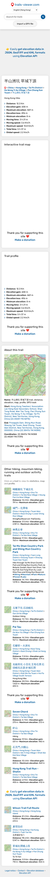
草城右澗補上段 (21, 845)
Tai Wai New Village (29, 495)
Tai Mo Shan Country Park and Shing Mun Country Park (28, 549)
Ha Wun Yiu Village (21, 632)
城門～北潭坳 (20, 508)
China (15, 492)
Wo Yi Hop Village (28, 753)
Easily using (25, 52)
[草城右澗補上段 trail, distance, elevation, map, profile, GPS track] (7, 853)
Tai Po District (37, 611)
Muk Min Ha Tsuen (29, 673)
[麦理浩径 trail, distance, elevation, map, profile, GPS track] (7, 833)
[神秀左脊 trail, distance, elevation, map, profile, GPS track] (7, 535)
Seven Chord (20, 711)
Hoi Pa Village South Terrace (28, 674)
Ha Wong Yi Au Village (22, 851)
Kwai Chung (26, 514)
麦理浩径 (18, 826)
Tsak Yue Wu (26, 832)
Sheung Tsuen (27, 557)
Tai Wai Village (27, 717)
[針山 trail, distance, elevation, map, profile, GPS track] (7, 734)
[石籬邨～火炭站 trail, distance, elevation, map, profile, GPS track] (7, 652)
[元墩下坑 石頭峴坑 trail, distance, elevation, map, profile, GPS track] (7, 614)
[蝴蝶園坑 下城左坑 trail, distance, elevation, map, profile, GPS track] (7, 496)
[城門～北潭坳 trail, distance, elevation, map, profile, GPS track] (7, 515)
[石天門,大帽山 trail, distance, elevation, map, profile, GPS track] (7, 754)
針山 (15, 727)
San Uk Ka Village (20, 613)
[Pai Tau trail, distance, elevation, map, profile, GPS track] (7, 633)
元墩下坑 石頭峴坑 (23, 607)
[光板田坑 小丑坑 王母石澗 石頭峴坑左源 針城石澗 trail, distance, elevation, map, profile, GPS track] (7, 675)
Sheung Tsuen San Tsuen (27, 558)
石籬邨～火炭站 (21, 645)
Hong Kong (24, 492)
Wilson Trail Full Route (26, 808)
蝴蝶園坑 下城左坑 (23, 489)
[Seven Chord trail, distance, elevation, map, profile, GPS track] (7, 717)
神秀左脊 (18, 529)
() (24, 412)
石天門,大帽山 (20, 747)
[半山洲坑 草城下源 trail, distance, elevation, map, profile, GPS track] (25, 375)
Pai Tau (17, 626)
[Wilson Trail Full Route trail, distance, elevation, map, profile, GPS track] (7, 814)
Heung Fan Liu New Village (29, 496)
